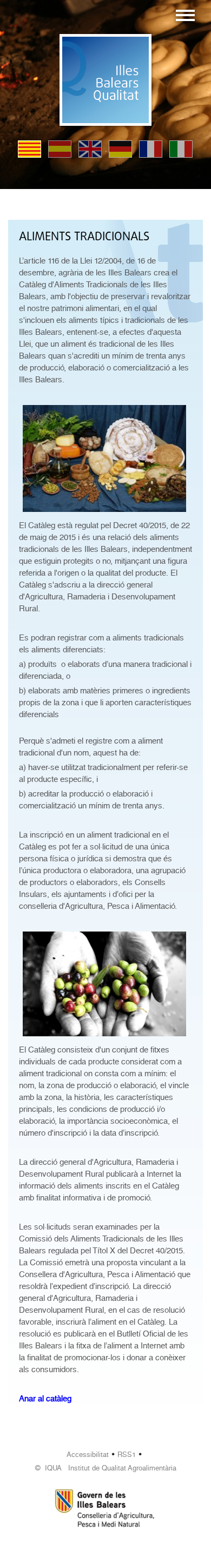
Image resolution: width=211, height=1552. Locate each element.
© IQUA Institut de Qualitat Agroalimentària (105, 1468)
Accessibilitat (88, 1454)
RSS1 (126, 1454)
